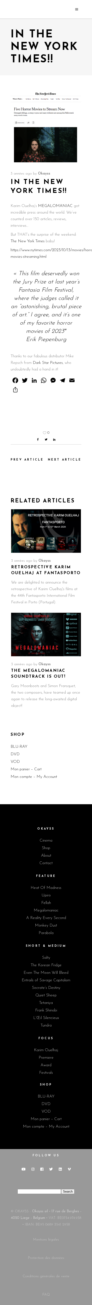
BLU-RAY (19, 747)
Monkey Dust (46, 925)
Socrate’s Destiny (46, 988)
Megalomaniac (46, 910)
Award (46, 1065)
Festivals (46, 1073)
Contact (46, 863)
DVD (15, 754)
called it (68, 298)
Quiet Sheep (46, 995)
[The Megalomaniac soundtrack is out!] (46, 634)
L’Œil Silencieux (46, 1018)
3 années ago (21, 173)
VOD (15, 762)
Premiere (46, 1058)
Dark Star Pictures (48, 363)
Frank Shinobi (46, 1010)
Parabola (46, 933)
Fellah (46, 903)
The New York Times (28, 241)
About (46, 856)
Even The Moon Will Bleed (46, 973)
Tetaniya (46, 1003)
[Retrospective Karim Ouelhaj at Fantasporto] (46, 531)
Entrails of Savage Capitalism (46, 980)
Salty (46, 958)
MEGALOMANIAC (55, 206)
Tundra (46, 1025)
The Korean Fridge (46, 965)
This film (28, 274)
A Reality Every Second (46, 918)
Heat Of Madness (46, 888)
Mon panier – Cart (26, 769)
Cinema (46, 841)
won (74, 274)
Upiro (46, 895)
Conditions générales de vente (46, 1276)
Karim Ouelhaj (46, 1050)
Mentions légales (46, 1239)
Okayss (44, 173)
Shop (46, 848)
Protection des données (46, 1258)
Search (68, 1191)
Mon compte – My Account (34, 777)
